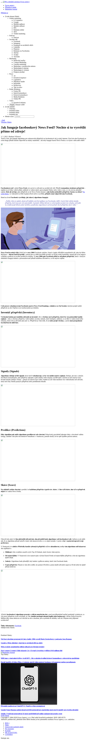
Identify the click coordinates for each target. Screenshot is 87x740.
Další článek (5, 715)
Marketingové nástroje (21, 68)
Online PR (17, 99)
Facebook (17, 41)
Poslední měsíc (14, 112)
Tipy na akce (18, 87)
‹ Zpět (3, 120)
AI (14, 76)
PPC (15, 28)
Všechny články (6, 122)
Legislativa (17, 80)
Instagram (17, 43)
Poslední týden (14, 111)
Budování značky (19, 60)
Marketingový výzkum (21, 70)
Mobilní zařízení (19, 26)
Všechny (12, 109)
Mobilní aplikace (19, 24)
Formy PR (17, 91)
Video (11, 101)
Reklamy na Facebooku (21, 51)
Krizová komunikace (21, 95)
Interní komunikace (20, 93)
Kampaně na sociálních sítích (23, 45)
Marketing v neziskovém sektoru (24, 66)
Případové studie (10, 7)
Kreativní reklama (20, 103)
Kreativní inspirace (20, 78)
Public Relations (14, 89)
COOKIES (9, 734)
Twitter (16, 55)
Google (16, 22)
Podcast (12, 35)
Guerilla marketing (20, 64)
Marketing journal (11, 9)
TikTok (16, 53)
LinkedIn (17, 47)
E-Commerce (18, 20)
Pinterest (16, 49)
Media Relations (19, 97)
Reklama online (19, 30)
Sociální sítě (13, 39)
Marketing (12, 58)
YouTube (17, 57)
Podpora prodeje (19, 72)
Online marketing (15, 18)
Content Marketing (20, 62)
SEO (15, 32)
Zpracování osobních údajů (14, 727)
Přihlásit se (4, 13)
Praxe (11, 74)
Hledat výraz (9, 116)
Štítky (7, 725)
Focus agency (9, 5)
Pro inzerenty (9, 729)
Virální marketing (19, 34)
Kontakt (8, 731)
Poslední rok (13, 114)
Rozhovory (17, 85)
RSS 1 (7, 723)
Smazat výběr (20, 105)
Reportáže (17, 83)
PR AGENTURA (11, 733)
